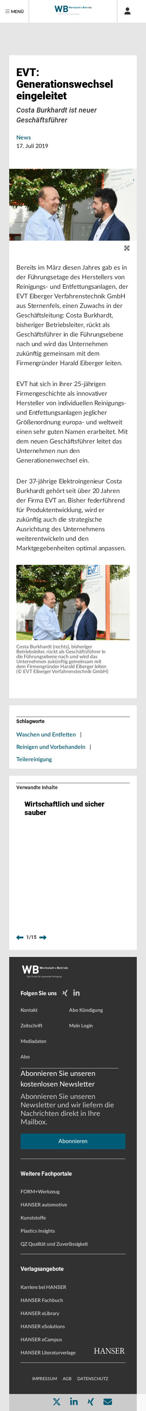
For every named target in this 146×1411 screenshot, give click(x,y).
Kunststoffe (33, 1218)
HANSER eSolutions (43, 1326)
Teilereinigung (34, 759)
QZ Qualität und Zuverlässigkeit (54, 1244)
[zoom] (127, 248)
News (23, 137)
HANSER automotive (44, 1205)
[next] (42, 937)
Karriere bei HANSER (43, 1287)
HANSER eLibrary (40, 1313)
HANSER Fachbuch (42, 1300)
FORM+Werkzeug (40, 1191)
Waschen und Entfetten (46, 735)
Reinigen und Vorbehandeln (50, 747)
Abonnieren (73, 1141)
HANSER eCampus (41, 1339)
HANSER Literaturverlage (48, 1352)
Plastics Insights (38, 1231)
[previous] (19, 937)
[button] (73, 602)
